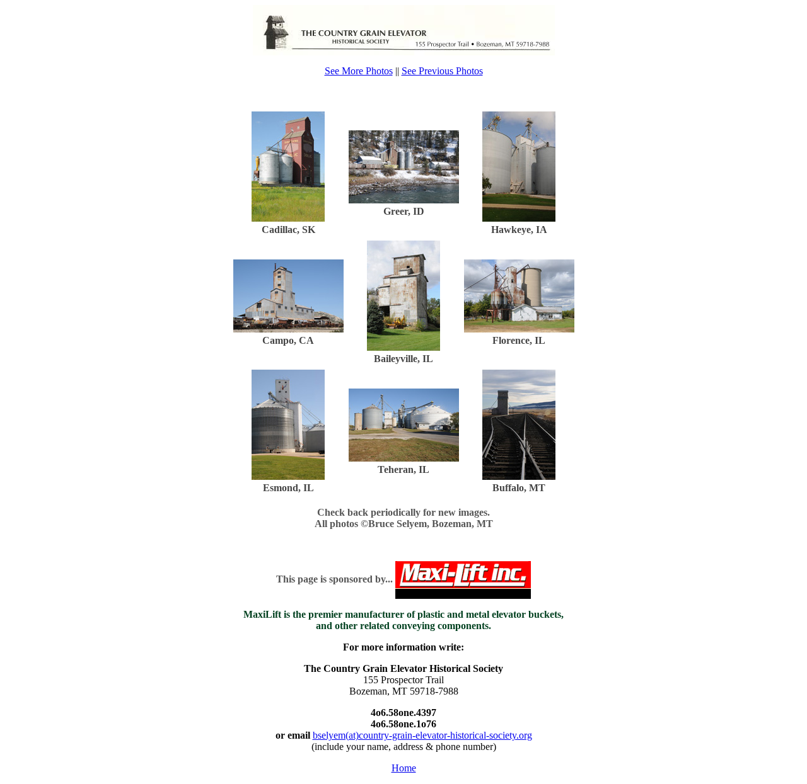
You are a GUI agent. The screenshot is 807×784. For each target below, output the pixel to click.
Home (404, 768)
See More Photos (359, 70)
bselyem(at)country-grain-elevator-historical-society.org (422, 735)
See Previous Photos (442, 70)
